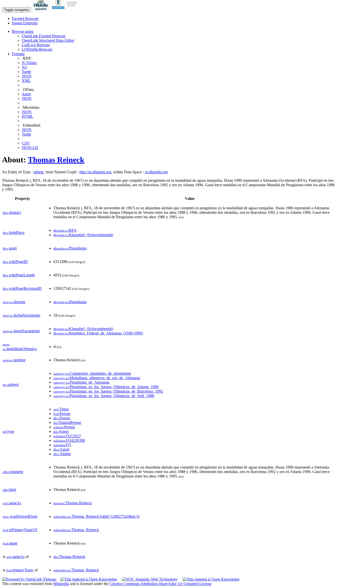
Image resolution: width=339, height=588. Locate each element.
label (9, 489)
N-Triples (29, 63)
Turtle (26, 72)
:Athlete (62, 454)
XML (26, 80)
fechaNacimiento (21, 315)
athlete (39, 172)
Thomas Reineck (56, 159)
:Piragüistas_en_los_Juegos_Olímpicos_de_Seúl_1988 (103, 396)
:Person (61, 413)
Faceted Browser (25, 18)
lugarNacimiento (21, 331)
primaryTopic (20, 570)
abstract (12, 212)
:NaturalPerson (67, 422)
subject (11, 384)
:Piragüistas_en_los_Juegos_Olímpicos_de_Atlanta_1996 (106, 387)
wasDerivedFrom (20, 516)
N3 (24, 67)
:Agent (60, 431)
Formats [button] (18, 54)
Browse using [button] (23, 31)
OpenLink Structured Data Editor (48, 40)
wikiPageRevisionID (22, 288)
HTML (27, 116)
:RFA (65, 230)
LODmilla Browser (37, 49)
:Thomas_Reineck (76, 530)
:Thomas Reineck (72, 503)
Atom (26, 94)
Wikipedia (61, 584)
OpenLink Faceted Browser (44, 36)
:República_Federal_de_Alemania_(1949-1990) (98, 333)
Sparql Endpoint (24, 23)
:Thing (61, 409)
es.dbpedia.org (156, 172)
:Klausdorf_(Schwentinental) (83, 235)
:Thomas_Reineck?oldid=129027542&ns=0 (96, 516)
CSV (26, 143)
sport (10, 248)
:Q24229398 (69, 440)
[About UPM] (65, 9)
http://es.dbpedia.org (95, 172)
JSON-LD (30, 148)
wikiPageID (15, 261)
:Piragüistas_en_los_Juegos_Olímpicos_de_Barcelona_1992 (108, 391)
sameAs (12, 503)
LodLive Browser (36, 45)
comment (13, 472)
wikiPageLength (19, 275)
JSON (27, 76)
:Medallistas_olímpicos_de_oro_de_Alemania (96, 378)
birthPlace (14, 232)
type (8, 431)
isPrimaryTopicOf (20, 530)
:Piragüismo (70, 248)
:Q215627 (67, 436)
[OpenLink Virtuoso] (29, 579)
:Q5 (62, 445)
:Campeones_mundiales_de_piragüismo (92, 373)
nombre (14, 360)
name (10, 543)
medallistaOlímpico (20, 347)
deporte (14, 302)
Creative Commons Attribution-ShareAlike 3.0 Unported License (160, 584)
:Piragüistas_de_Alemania (81, 382)
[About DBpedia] (41, 9)
